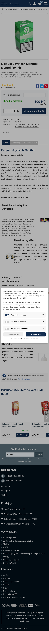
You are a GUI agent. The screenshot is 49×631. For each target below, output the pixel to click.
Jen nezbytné (13, 334)
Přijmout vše (36, 334)
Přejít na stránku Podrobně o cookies (24, 339)
